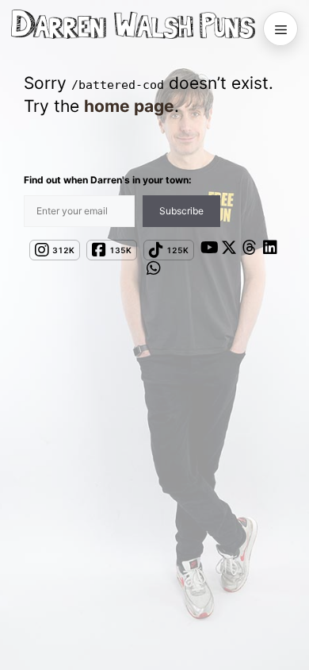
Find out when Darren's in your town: (108, 180)
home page (129, 106)
